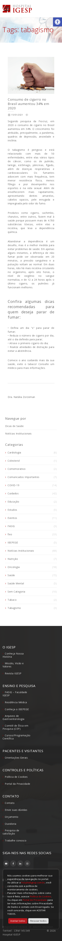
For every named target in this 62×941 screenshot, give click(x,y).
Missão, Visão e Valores (13, 665)
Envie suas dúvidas (16, 809)
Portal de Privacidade (35, 899)
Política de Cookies (16, 776)
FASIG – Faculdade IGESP (15, 694)
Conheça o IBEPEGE (17, 709)
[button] (57, 21)
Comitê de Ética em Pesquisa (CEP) (15, 727)
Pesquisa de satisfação (11, 832)
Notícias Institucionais (18, 433)
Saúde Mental (16, 583)
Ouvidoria (10, 823)
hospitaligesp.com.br (33, 882)
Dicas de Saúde (14, 426)
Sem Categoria (16, 591)
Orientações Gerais (16, 757)
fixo (10, 534)
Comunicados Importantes (23, 477)
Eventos (12, 518)
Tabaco (12, 599)
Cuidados (13, 493)
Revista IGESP (13, 673)
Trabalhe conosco (15, 840)
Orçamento (11, 816)
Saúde (11, 575)
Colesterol (14, 460)
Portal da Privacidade (17, 783)
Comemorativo (16, 468)
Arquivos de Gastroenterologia (13, 717)
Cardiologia (14, 452)
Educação (13, 501)
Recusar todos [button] (38, 920)
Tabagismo (14, 608)
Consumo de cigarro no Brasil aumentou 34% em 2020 (28, 103)
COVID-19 (13, 485)
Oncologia (14, 567)
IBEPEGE (13, 542)
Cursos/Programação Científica (16, 737)
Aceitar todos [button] (17, 920)
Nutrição (13, 558)
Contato (10, 803)
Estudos (12, 509)
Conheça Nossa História (13, 655)
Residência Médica (16, 702)
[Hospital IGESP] (17, 8)
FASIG (11, 526)
